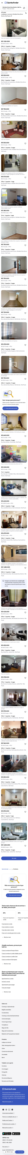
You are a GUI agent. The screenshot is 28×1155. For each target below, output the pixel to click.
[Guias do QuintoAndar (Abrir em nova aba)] (9, 1110)
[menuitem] (5, 869)
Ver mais (14, 858)
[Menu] (2, 2)
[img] (14, 28)
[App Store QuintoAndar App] (16, 1133)
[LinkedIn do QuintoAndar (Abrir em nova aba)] (12, 1110)
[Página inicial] (12, 3)
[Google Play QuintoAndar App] (6, 1133)
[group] (14, 35)
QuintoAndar (5, 869)
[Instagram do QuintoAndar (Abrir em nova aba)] (6, 1110)
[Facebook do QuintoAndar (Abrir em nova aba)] (3, 1110)
